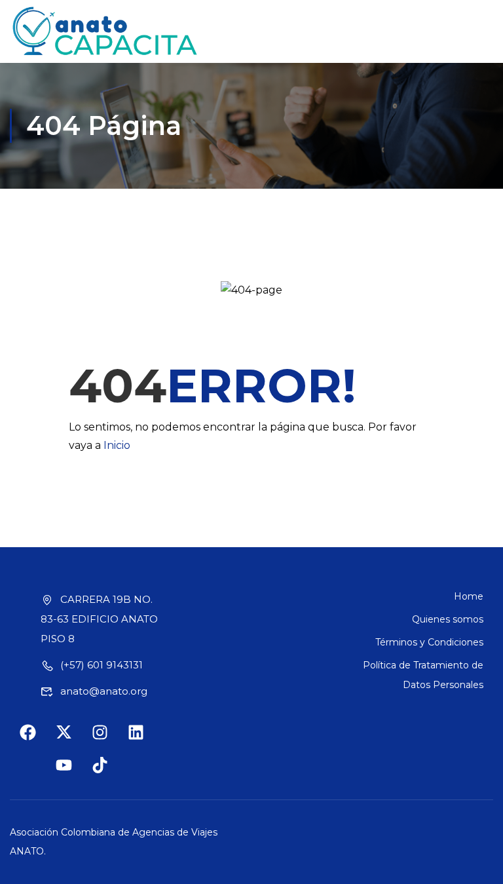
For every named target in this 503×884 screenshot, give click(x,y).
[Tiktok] (108, 773)
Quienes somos (447, 619)
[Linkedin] (144, 740)
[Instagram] (108, 740)
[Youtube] (72, 773)
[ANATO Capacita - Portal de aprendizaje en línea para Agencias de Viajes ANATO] (106, 31)
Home (468, 596)
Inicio (116, 445)
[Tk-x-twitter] (72, 740)
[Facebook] (36, 740)
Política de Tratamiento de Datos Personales (423, 675)
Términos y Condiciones (429, 642)
